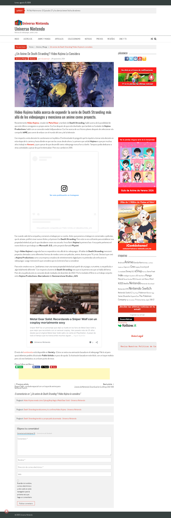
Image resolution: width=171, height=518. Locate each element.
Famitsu (144, 271)
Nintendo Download (147, 283)
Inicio (17, 39)
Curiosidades (121, 271)
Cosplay (137, 267)
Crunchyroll (144, 267)
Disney (128, 271)
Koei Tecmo (142, 276)
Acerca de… (28, 39)
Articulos (59, 39)
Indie (120, 275)
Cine (132, 266)
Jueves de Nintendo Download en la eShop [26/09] (94, 387)
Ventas (139, 300)
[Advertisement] (64, 373)
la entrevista (28, 352)
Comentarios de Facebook (44, 433)
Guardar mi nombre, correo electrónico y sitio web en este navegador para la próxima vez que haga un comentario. (24, 490)
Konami (30, 144)
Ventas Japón (145, 300)
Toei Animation (131, 300)
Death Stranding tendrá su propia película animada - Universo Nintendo (50, 418)
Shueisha (126, 296)
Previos (99, 39)
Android (121, 262)
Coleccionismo (74, 39)
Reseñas (111, 39)
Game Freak (151, 271)
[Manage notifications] (7, 512)
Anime (128, 262)
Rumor (149, 293)
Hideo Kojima (33, 122)
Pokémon (142, 292)
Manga (148, 275)
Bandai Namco (139, 262)
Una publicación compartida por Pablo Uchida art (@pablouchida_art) (64, 228)
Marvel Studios (128, 279)
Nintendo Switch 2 (125, 292)
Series (120, 296)
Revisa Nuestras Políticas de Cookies (141, 346)
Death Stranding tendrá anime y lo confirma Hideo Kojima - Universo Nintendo (52, 409)
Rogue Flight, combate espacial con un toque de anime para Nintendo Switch (37, 387)
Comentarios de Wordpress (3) (26, 433)
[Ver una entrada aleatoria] (152, 38)
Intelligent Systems (129, 275)
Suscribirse (126, 319)
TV (136, 299)
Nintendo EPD (123, 289)
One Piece (135, 293)
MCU (134, 279)
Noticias (88, 39)
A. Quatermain (45, 59)
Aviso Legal (137, 335)
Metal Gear (53, 122)
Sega (153, 293)
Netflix (126, 283)
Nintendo (135, 283)
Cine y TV (123, 39)
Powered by (122, 322)
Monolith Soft (140, 279)
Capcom (127, 267)
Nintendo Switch (140, 288)
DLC (133, 271)
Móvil (151, 279)
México (147, 279)
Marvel (120, 278)
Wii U (152, 299)
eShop (138, 271)
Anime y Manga (44, 39)
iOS (137, 275)
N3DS (120, 283)
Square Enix (135, 296)
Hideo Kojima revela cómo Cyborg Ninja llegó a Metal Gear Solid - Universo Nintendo (54, 400)
